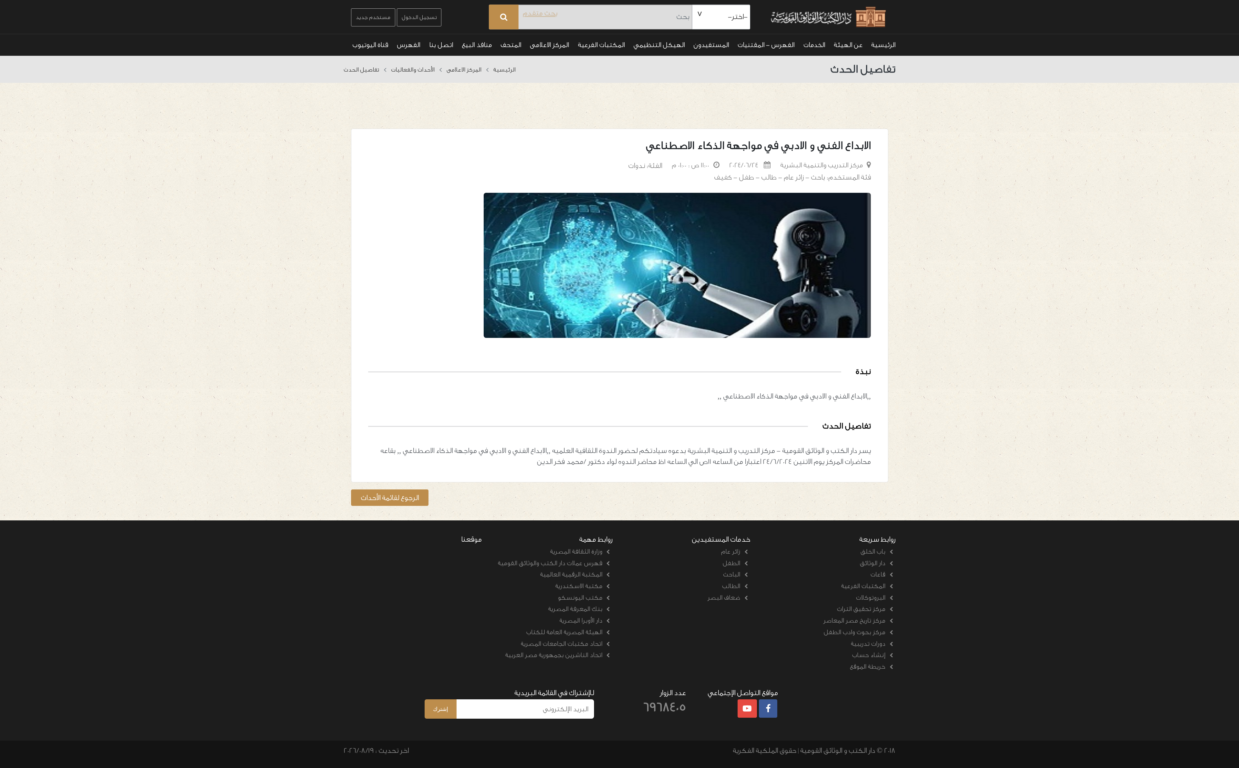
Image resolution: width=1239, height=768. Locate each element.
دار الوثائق (872, 563)
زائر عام (730, 551)
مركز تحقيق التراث (861, 609)
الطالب (731, 586)
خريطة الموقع (867, 666)
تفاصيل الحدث (361, 69)
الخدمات (814, 45)
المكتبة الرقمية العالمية (571, 574)
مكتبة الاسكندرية (578, 586)
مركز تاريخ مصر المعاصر (854, 620)
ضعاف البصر (724, 597)
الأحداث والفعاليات (413, 69)
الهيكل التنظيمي (659, 45)
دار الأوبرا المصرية (580, 620)
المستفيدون (711, 45)
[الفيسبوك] (768, 709)
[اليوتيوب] (747, 709)
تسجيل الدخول (419, 17)
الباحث (731, 574)
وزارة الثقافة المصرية (576, 551)
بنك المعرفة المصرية (575, 609)
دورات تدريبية (868, 643)
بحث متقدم (540, 13)
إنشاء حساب (868, 655)
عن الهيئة (848, 45)
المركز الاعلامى (549, 45)
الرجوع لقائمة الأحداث (390, 498)
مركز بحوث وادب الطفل (854, 632)
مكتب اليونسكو (580, 597)
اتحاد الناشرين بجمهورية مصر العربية (553, 655)
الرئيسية (883, 45)
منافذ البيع (477, 45)
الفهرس (408, 45)
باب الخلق (873, 551)
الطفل (731, 563)
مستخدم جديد (373, 17)
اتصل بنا (441, 45)
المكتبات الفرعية (601, 45)
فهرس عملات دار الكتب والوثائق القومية (550, 563)
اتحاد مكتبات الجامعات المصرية (561, 643)
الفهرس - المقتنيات (766, 45)
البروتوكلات (870, 597)
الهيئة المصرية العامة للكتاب (564, 632)
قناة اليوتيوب (370, 45)
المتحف (510, 45)
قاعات (878, 574)
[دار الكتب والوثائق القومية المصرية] (827, 17)
